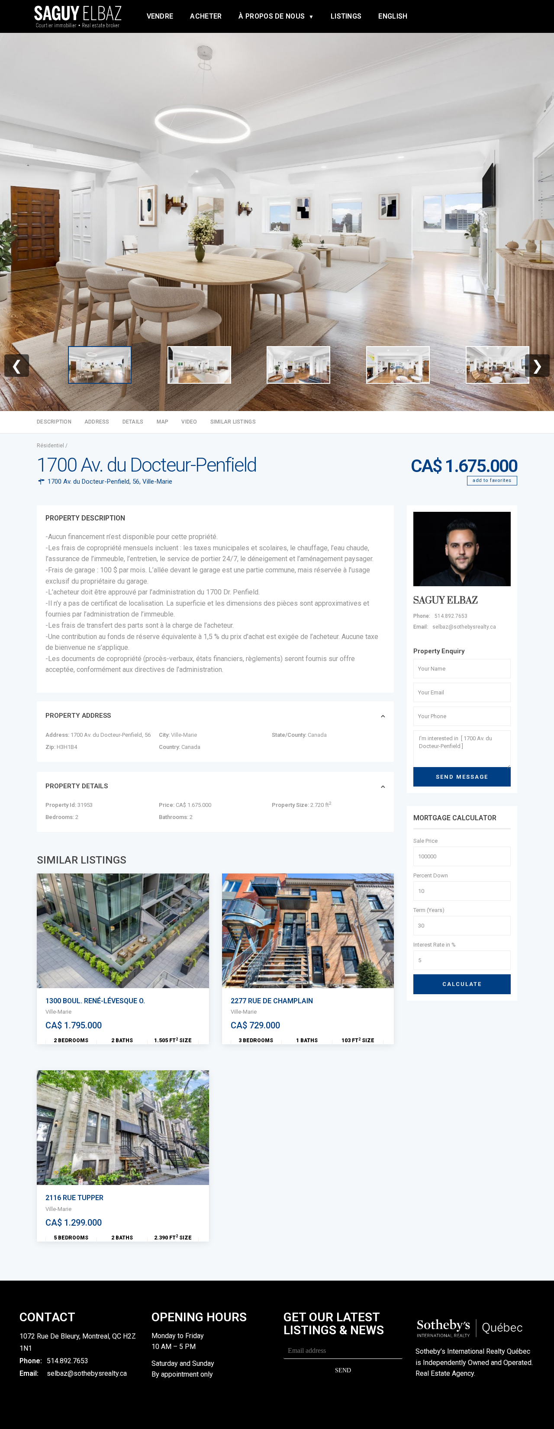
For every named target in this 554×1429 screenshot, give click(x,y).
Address (97, 422)
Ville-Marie (157, 481)
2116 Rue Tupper (74, 1198)
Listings (346, 16)
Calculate (462, 984)
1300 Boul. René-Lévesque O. (95, 1001)
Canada (317, 735)
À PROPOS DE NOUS (271, 16)
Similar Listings (233, 422)
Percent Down (430, 875)
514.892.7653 (67, 1361)
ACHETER (206, 16)
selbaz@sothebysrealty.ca (87, 1373)
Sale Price (425, 841)
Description (54, 422)
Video (189, 422)
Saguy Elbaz (445, 601)
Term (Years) (428, 910)
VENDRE (160, 16)
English (392, 16)
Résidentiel (50, 446)
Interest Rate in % (434, 944)
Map (163, 422)
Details (133, 422)
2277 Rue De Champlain (272, 1001)
